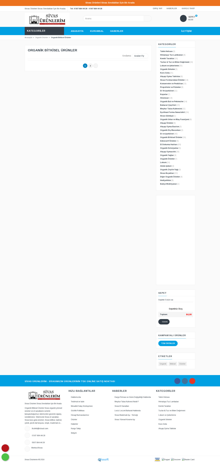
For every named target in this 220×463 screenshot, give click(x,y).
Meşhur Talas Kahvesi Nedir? (127, 402)
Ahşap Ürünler (168, 123)
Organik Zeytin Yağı (170, 170)
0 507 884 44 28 (95, 9)
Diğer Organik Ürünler (171, 177)
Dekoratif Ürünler (169, 141)
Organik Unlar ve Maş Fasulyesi (176, 119)
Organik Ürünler (41, 37)
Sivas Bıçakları (169, 173)
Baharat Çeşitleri (170, 105)
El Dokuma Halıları (170, 144)
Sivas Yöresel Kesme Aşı (125, 420)
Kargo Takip (76, 428)
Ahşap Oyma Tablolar (171, 76)
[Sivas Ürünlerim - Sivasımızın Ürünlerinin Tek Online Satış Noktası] (47, 19)
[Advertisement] (175, 240)
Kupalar (165, 94)
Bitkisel (173, 364)
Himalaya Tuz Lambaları (172, 55)
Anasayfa (28, 37)
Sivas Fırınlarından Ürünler (174, 80)
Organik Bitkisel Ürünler (173, 137)
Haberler (74, 424)
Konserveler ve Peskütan (173, 84)
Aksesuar (166, 98)
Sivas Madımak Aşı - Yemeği (126, 415)
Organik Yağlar (168, 155)
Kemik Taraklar (169, 58)
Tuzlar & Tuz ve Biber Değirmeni (176, 62)
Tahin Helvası (167, 51)
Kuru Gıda (166, 73)
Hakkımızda (76, 397)
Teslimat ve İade (77, 402)
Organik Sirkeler (168, 69)
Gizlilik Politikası (77, 411)
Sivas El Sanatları (122, 406)
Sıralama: (126, 55)
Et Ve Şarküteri (168, 91)
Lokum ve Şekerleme (171, 66)
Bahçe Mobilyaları (169, 184)
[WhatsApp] (5, 457)
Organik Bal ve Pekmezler (173, 101)
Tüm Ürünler (168, 343)
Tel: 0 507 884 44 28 (78, 9)
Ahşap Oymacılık (169, 152)
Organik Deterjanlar (170, 148)
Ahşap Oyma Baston (171, 127)
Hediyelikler (167, 180)
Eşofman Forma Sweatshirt (174, 112)
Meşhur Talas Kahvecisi (172, 109)
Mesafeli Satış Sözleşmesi (81, 406)
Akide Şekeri (167, 166)
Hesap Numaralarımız (80, 415)
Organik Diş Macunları (171, 130)
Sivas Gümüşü (168, 116)
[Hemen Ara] (5, 448)
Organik (163, 364)
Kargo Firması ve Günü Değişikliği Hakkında (133, 397)
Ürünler (182, 364)
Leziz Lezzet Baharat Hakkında (128, 411)
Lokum (165, 162)
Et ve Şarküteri (168, 134)
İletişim (74, 433)
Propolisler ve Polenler (171, 87)
